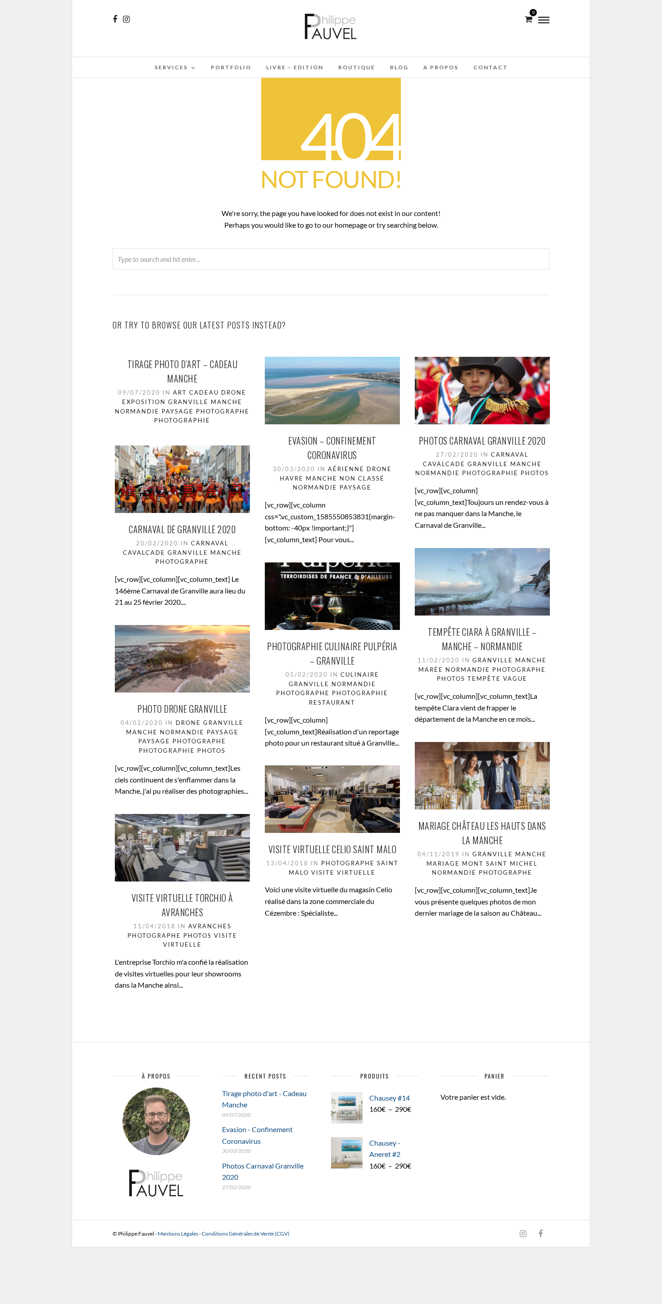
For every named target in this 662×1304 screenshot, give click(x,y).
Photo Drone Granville (182, 708)
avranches (209, 926)
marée (430, 669)
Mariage (443, 863)
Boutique (356, 67)
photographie (182, 420)
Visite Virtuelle (343, 872)
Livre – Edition (294, 67)
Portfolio (231, 67)
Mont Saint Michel (500, 863)
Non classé (362, 478)
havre (292, 478)
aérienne (346, 468)
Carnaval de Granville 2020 (182, 529)
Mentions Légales (178, 1233)
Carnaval (510, 454)
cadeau (204, 392)
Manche (226, 401)
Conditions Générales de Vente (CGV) (246, 1233)
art (180, 392)
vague (515, 678)
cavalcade (444, 464)
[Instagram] (126, 19)
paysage (178, 411)
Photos (535, 473)
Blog (399, 67)
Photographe (222, 411)
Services (171, 67)
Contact (490, 67)
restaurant (332, 702)
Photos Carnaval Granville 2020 (482, 440)
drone (233, 392)
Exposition (144, 401)
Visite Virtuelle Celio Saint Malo (332, 849)
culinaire (359, 674)
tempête (484, 678)
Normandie (137, 411)
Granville (188, 401)
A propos (440, 67)
